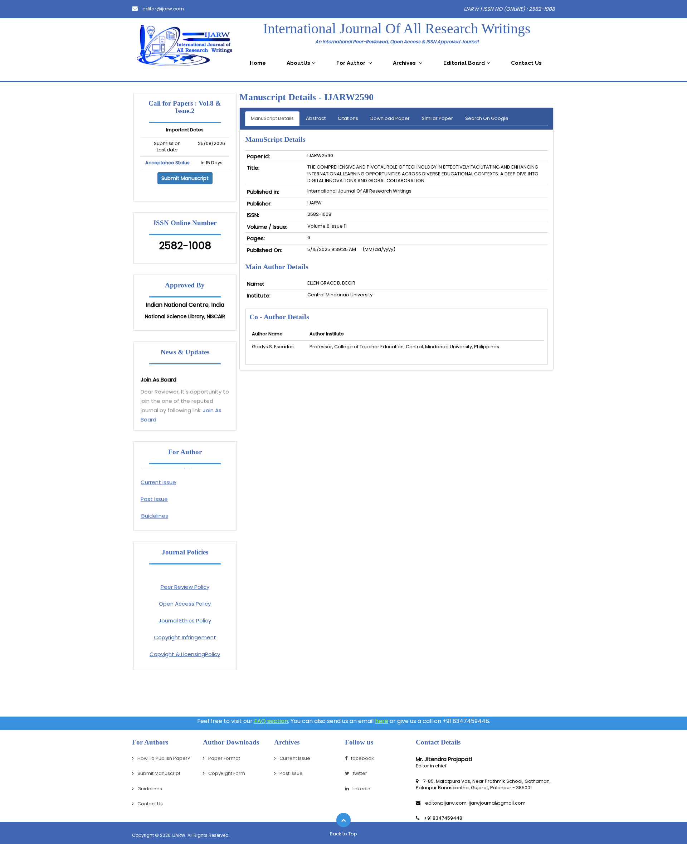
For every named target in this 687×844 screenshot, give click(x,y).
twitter (360, 773)
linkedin (361, 788)
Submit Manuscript (185, 178)
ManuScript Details (272, 118)
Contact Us (526, 63)
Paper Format (224, 758)
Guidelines (154, 510)
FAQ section (271, 721)
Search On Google (486, 118)
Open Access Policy (185, 603)
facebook (362, 758)
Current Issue (158, 476)
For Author (351, 63)
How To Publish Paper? (163, 758)
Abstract (316, 118)
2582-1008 (185, 246)
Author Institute (327, 333)
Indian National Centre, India (185, 305)
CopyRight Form (226, 773)
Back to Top (343, 833)
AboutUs (298, 63)
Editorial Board (464, 63)
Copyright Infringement (185, 637)
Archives (405, 63)
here (381, 721)
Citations (348, 118)
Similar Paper (437, 118)
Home (258, 63)
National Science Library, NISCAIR (185, 316)
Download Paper (390, 118)
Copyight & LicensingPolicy (185, 654)
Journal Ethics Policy (185, 620)
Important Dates (185, 130)
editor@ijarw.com (162, 8)
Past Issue (154, 493)
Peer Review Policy (185, 587)
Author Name (267, 333)
